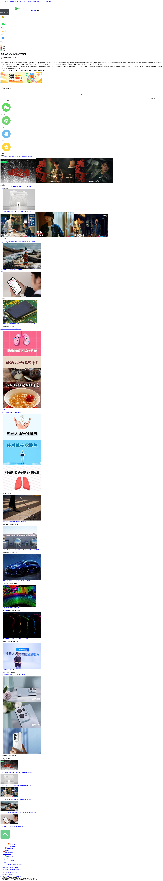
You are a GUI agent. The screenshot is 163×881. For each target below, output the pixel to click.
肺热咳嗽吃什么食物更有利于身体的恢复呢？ (11, 329)
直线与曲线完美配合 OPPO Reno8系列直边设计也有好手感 (14, 674)
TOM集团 (3, 876)
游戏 (18, 1)
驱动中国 (5, 672)
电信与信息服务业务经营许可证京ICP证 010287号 (12, 864)
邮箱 (29, 1)
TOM (2, 188)
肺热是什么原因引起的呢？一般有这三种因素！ (11, 412)
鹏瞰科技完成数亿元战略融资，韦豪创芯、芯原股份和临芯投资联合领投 (19, 323)
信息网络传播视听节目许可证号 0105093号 (10, 869)
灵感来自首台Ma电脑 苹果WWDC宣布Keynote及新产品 (15, 638)
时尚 (15, 1)
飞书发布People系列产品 (8, 669)
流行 (6, 1)
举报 (2, 87)
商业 (31, 1)
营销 (27, 1)
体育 (11, 1)
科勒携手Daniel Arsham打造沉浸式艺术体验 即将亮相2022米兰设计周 (16, 186)
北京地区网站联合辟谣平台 (7, 874)
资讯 (4, 1)
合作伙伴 (11, 876)
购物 (47, 1)
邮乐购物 (7, 876)
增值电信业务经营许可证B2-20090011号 (9, 872)
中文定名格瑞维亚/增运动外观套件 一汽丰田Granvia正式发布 (16, 580)
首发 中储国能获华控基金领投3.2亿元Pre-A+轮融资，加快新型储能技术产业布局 (21, 549)
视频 (34, 1)
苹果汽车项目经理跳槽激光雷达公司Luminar (13, 608)
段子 (40, 1)
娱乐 (8, 1)
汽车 (45, 1)
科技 (50, 1)
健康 (38, 1)
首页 (2, 1)
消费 (43, 1)
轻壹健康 (3, 409)
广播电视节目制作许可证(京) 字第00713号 (10, 867)
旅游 (20, 1)
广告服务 (16, 876)
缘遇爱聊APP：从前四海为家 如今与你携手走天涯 (12, 269)
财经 (36, 1)
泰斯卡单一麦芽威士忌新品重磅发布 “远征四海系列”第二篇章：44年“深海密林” (18, 241)
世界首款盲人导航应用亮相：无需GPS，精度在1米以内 (15, 521)
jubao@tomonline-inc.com (36, 879)
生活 (22, 1)
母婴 (24, 1)
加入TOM (20, 876)
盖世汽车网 (5, 610)
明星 (13, 1)
